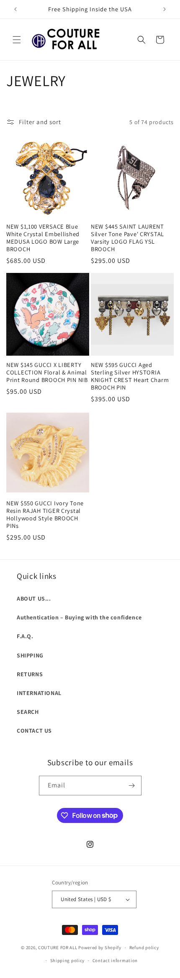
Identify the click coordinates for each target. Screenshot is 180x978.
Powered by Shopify (99, 947)
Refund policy (144, 947)
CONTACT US (34, 730)
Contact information (115, 960)
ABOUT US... (34, 598)
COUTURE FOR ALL (57, 947)
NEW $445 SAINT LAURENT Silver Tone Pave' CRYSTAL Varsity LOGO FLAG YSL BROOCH (127, 238)
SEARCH (28, 712)
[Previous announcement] (15, 9)
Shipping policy (67, 960)
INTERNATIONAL (39, 693)
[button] (17, 40)
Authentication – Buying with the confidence (79, 617)
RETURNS (30, 674)
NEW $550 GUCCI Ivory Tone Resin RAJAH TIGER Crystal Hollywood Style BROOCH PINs (45, 514)
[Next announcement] (164, 9)
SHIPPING (30, 655)
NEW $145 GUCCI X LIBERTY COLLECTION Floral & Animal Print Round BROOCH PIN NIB (47, 372)
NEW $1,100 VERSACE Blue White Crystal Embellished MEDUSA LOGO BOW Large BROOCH (43, 238)
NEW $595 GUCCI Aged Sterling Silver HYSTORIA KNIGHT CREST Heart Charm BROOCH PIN (130, 376)
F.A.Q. (25, 636)
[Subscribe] (132, 785)
